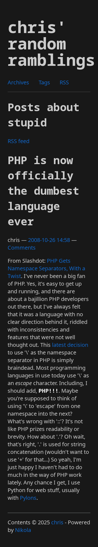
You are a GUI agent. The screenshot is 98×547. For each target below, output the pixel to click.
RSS (64, 82)
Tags (44, 82)
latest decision (70, 344)
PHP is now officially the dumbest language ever (43, 190)
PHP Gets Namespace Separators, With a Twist (46, 268)
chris (57, 522)
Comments (22, 247)
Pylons (28, 497)
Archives (18, 82)
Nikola (23, 530)
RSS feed (18, 141)
